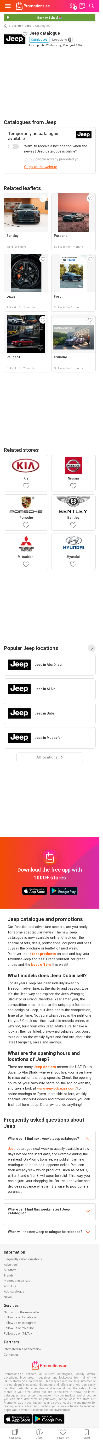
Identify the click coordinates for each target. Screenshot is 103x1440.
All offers (10, 1270)
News (8, 1297)
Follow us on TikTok (18, 1333)
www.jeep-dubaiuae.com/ (57, 1088)
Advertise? (11, 1264)
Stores (16, 25)
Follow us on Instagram (20, 1323)
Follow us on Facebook (20, 1317)
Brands (9, 1275)
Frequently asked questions (23, 1259)
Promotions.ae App (17, 1280)
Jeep (28, 25)
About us (10, 1286)
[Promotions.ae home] (33, 6)
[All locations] (92, 648)
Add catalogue (14, 1291)
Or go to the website (40, 167)
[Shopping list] (82, 6)
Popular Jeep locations (31, 648)
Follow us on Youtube (19, 1328)
